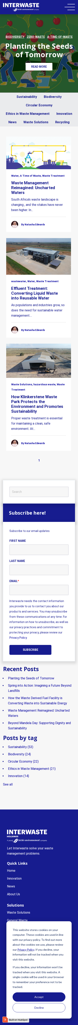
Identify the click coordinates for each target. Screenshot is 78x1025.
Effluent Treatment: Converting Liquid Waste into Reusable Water (34, 293)
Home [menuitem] (11, 871)
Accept (39, 997)
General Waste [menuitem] (17, 920)
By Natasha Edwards (33, 224)
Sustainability (26, 97)
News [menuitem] (11, 886)
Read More (39, 66)
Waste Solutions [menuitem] (18, 912)
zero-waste (36, 36)
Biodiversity (53, 97)
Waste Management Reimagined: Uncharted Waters (33, 187)
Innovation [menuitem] (14, 878)
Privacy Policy (25, 949)
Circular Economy (39, 105)
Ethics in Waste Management (28, 114)
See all (8, 784)
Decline (39, 1007)
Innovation (64, 114)
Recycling (62, 122)
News (12, 122)
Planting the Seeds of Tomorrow (39, 50)
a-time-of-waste (60, 36)
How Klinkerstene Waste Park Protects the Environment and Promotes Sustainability (37, 404)
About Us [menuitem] (13, 894)
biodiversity (15, 36)
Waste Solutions (35, 122)
